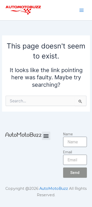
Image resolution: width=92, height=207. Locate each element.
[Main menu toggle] (81, 10)
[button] (46, 136)
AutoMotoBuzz (23, 135)
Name (68, 134)
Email (67, 152)
